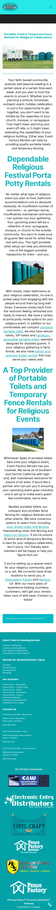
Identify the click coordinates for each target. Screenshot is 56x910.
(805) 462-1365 (9, 725)
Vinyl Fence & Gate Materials (15, 700)
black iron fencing (16, 535)
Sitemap (28, 903)
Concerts (6, 665)
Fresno (27, 579)
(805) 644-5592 (9, 759)
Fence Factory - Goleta (12, 689)
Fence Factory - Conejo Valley (15, 687)
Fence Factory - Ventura (13, 695)
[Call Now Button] (49, 904)
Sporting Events (9, 670)
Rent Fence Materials (11, 697)
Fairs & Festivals (9, 667)
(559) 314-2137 (9, 742)
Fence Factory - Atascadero (14, 684)
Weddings (7, 673)
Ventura (44, 579)
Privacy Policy (15, 900)
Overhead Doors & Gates (13, 702)
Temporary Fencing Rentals (14, 648)
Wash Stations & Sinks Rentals (15, 650)
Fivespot (35, 907)
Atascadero (13, 579)
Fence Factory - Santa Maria (14, 692)
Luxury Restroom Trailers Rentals (16, 653)
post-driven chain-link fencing (28, 526)
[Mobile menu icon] (50, 7)
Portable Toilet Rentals (12, 645)
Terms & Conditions (37, 900)
